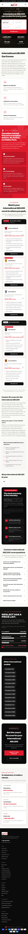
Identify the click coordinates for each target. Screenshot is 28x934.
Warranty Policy (5, 913)
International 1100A (10, 690)
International (12, 9)
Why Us (3, 885)
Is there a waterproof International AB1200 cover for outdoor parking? (14, 574)
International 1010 (9, 686)
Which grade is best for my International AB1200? (14, 568)
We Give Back (4, 893)
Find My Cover (14, 31)
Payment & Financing (6, 872)
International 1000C (10, 679)
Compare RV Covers (6, 877)
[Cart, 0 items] (25, 4)
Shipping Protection (6, 907)
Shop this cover (14, 253)
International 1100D (10, 701)
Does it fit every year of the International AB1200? (14, 585)
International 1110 (9, 704)
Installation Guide (5, 868)
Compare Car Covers (6, 875)
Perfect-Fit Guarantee (6, 903)
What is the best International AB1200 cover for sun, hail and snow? (14, 579)
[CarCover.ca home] (14, 4)
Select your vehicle (14, 753)
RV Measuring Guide (6, 870)
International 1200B (10, 711)
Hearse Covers (5, 856)
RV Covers (4, 852)
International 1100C (10, 697)
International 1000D (10, 683)
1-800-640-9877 (6, 840)
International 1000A (10, 672)
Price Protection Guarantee (7, 901)
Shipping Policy (5, 917)
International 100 (9, 669)
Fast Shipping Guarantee (7, 905)
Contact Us (4, 879)
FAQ (2, 866)
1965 (5, 481)
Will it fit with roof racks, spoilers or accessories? (14, 590)
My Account (4, 864)
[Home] (2, 9)
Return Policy (4, 915)
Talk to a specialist (14, 758)
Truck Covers (4, 850)
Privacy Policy (4, 921)
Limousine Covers (5, 854)
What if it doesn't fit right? (14, 600)
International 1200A (10, 708)
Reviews (3, 889)
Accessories (4, 858)
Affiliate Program (5, 891)
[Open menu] (2, 4)
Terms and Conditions (6, 919)
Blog (2, 895)
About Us (4, 887)
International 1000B (10, 676)
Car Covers (6, 9)
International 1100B (10, 694)
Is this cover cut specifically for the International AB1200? (14, 562)
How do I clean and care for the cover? (14, 596)
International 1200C (10, 715)
